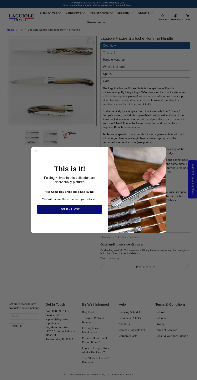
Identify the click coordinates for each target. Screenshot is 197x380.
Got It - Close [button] (69, 209)
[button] (35, 151)
